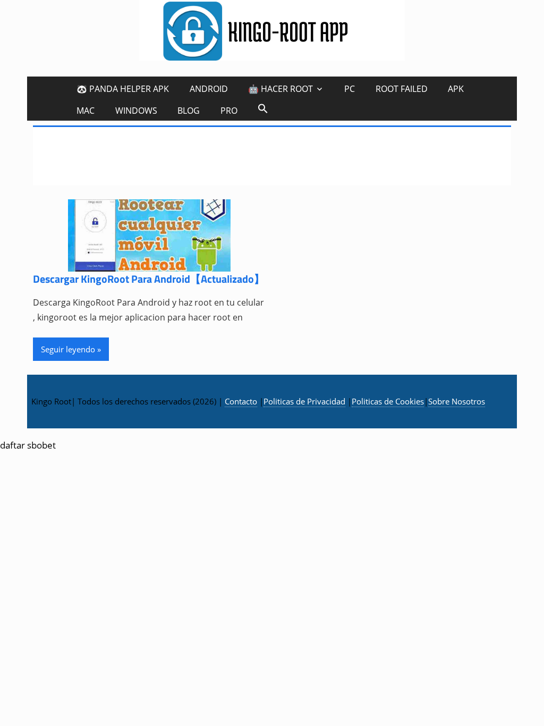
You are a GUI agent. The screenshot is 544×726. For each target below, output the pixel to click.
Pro (228, 110)
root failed (402, 89)
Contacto (241, 401)
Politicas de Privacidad (304, 401)
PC (349, 89)
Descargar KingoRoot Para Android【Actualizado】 (149, 279)
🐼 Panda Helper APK (122, 89)
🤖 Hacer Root (280, 89)
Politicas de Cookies (388, 401)
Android (209, 89)
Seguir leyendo (68, 349)
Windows (136, 110)
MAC (85, 110)
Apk (456, 89)
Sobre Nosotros (456, 401)
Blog (188, 110)
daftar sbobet (28, 445)
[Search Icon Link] (263, 108)
